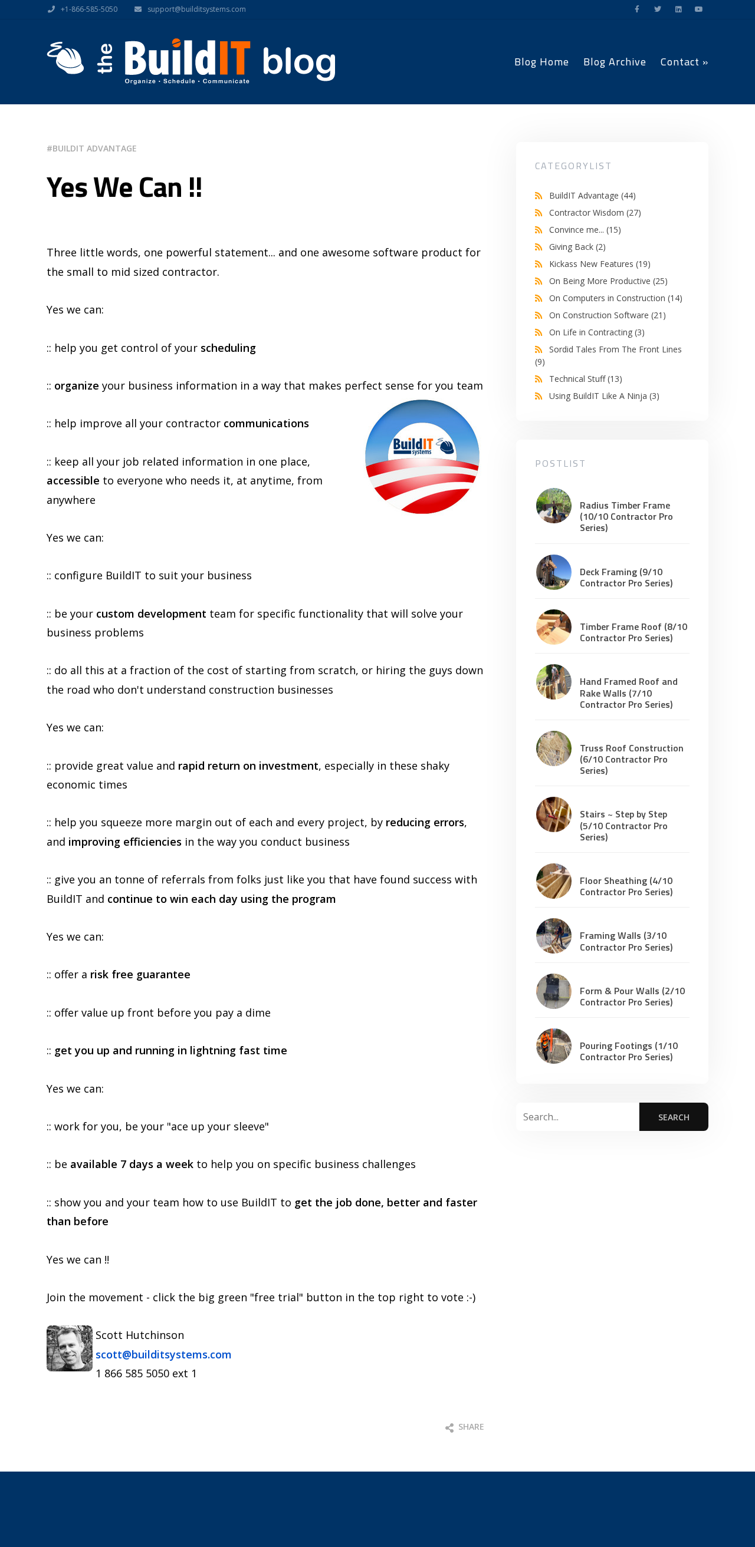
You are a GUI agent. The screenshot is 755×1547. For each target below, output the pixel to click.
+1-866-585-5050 (89, 9)
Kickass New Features (600, 263)
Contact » (684, 62)
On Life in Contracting (597, 332)
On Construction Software (607, 315)
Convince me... (585, 229)
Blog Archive (614, 62)
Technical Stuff (585, 378)
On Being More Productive (608, 280)
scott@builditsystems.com (164, 1354)
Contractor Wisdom (595, 212)
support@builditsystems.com (196, 9)
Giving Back (577, 246)
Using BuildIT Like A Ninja (604, 395)
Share (470, 1426)
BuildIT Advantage (94, 148)
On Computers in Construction (615, 298)
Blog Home (541, 62)
